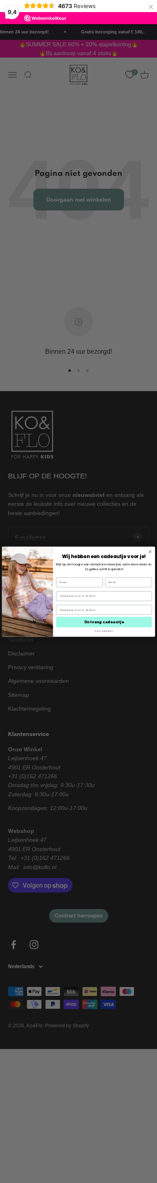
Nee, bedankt (104, 631)
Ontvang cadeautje (104, 622)
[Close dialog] (150, 551)
